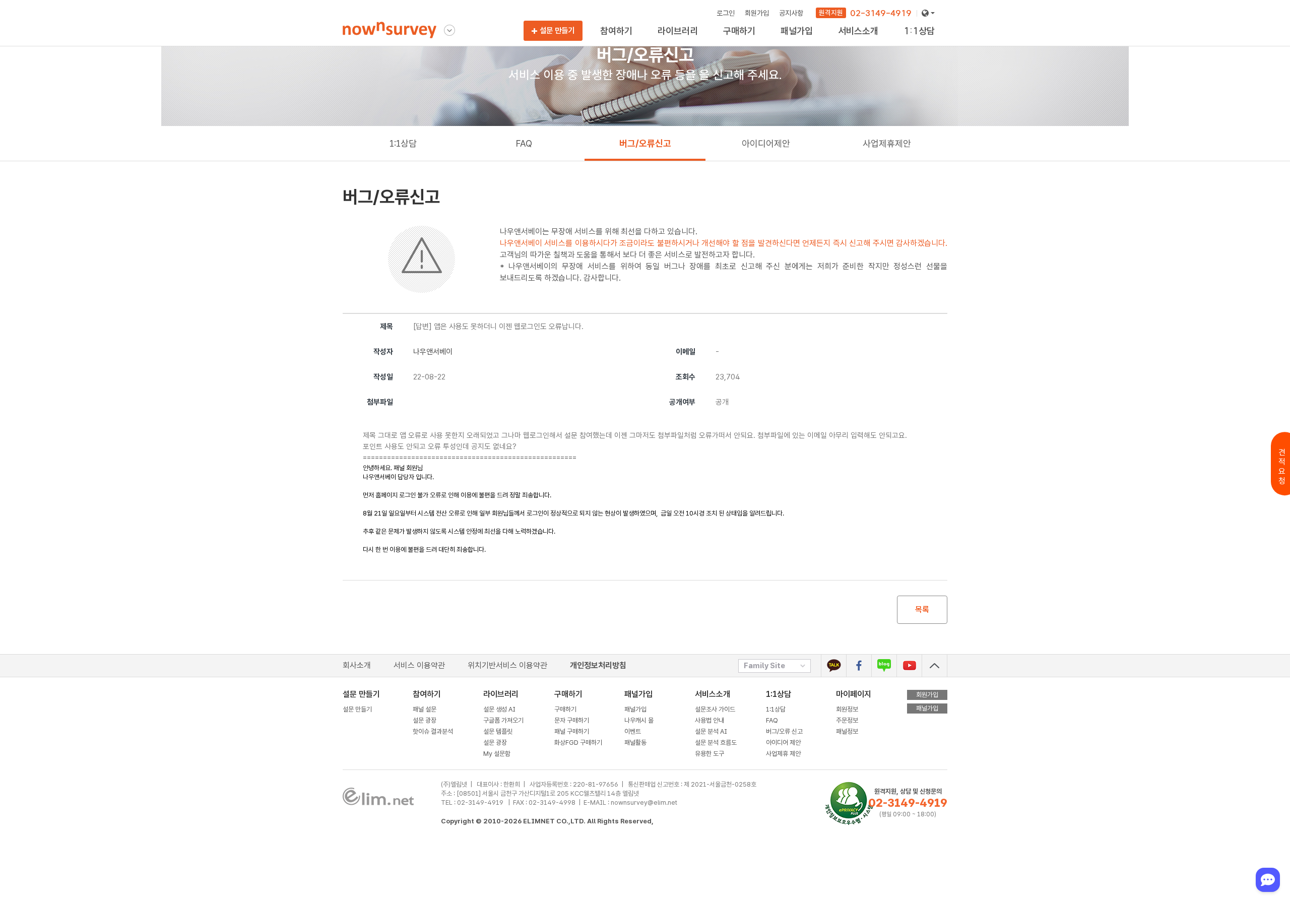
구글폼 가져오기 (503, 720)
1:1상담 (403, 143)
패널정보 (847, 731)
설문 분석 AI (712, 731)
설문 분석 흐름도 (716, 742)
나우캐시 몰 (639, 720)
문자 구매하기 (571, 720)
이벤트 (632, 731)
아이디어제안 (766, 143)
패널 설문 (424, 709)
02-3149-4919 (881, 13)
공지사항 (791, 13)
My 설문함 (672, 40)
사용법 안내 (709, 720)
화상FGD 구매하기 (749, 40)
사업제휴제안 (922, 40)
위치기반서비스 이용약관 (507, 665)
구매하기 (565, 709)
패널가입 (635, 709)
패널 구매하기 (571, 731)
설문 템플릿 (497, 731)
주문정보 (847, 720)
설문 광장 (424, 720)
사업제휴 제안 (783, 753)
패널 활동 (793, 40)
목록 (922, 609)
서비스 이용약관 (419, 665)
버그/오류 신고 (784, 731)
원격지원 (831, 13)
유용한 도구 (854, 40)
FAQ (524, 143)
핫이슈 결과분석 (622, 40)
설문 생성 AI (501, 709)
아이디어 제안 (783, 742)
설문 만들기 (557, 30)
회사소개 (357, 665)
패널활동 (635, 742)
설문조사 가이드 (715, 709)
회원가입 (757, 13)
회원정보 (847, 709)
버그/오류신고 (645, 143)
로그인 (726, 13)
